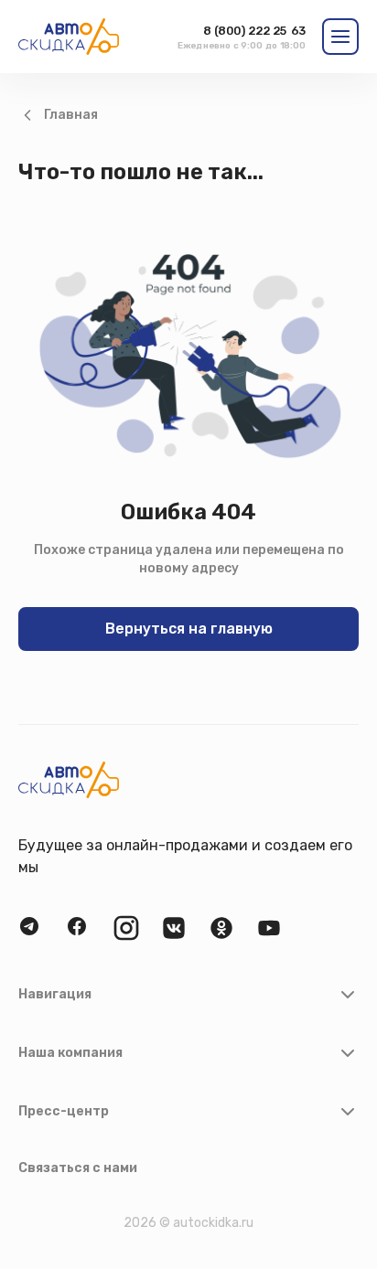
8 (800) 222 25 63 (255, 30)
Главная (71, 115)
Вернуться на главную (189, 628)
